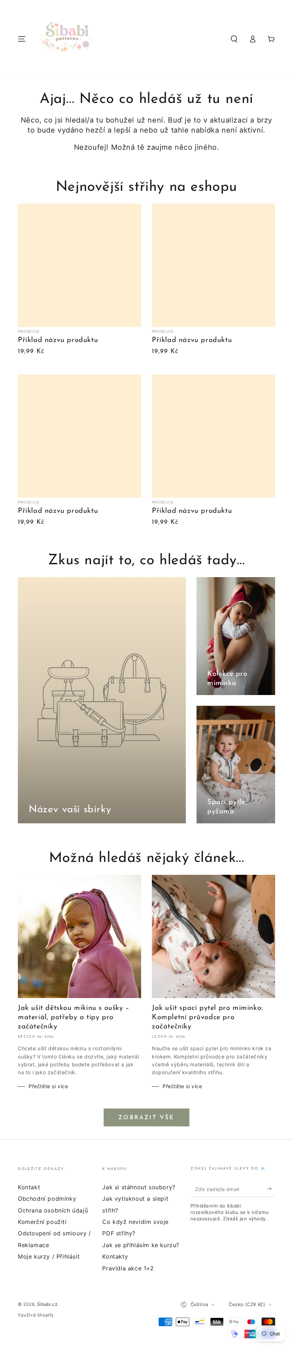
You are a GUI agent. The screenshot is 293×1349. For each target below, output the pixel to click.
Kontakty (115, 1256)
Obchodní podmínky (47, 1198)
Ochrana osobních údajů (53, 1210)
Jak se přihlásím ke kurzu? (140, 1245)
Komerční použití (42, 1221)
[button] (234, 39)
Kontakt (29, 1187)
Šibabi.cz (47, 1304)
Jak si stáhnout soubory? (138, 1187)
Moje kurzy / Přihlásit (49, 1256)
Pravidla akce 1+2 (128, 1268)
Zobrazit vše (146, 1118)
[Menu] (22, 39)
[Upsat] (271, 1189)
